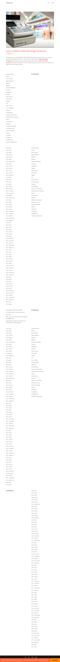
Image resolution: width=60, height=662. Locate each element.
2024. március (9, 186)
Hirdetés (8, 94)
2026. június (9, 150)
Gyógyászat (9, 92)
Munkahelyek (9, 121)
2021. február (9, 261)
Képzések (8, 110)
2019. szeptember (10, 297)
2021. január (9, 263)
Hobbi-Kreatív (9, 96)
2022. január (9, 236)
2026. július (8, 148)
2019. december (10, 290)
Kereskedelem (9, 112)
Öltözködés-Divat (10, 128)
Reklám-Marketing (10, 130)
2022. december (10, 211)
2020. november (10, 268)
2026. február (9, 157)
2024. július (8, 177)
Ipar (7, 103)
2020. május (9, 279)
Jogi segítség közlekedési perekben (14, 310)
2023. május (9, 202)
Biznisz (7, 76)
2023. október (9, 195)
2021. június (9, 252)
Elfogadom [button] (55, 660)
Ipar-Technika (9, 105)
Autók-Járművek (10, 74)
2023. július (8, 200)
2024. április (9, 184)
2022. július (8, 222)
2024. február (9, 188)
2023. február (9, 206)
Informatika (8, 99)
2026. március (9, 154)
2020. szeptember (10, 272)
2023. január (9, 209)
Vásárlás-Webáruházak (11, 142)
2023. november (10, 193)
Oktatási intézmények (11, 126)
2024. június (9, 179)
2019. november (10, 293)
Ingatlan (8, 101)
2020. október (9, 270)
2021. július (8, 249)
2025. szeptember (10, 161)
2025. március (9, 166)
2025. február (9, 168)
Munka (7, 119)
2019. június (9, 304)
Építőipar (8, 85)
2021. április (9, 256)
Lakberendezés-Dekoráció (12, 117)
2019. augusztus (10, 299)
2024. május (9, 182)
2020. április (9, 281)
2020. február (9, 286)
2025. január (9, 170)
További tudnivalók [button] (43, 660)
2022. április (9, 229)
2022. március (9, 231)
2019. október (9, 295)
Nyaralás (8, 124)
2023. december (10, 191)
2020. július (8, 277)
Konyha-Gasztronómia (11, 115)
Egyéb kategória (10, 81)
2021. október (9, 243)
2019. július (8, 302)
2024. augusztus (10, 175)
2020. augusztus (10, 274)
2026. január (9, 159)
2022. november (10, 213)
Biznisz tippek (9, 78)
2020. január (9, 288)
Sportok (8, 133)
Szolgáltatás (9, 137)
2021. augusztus (10, 247)
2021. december (10, 238)
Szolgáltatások (9, 53)
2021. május (9, 254)
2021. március (9, 259)
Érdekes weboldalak (10, 87)
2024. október (9, 173)
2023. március (9, 204)
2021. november (10, 240)
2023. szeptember (10, 197)
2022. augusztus (10, 220)
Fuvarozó (8, 90)
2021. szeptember (10, 245)
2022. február (9, 234)
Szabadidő (8, 135)
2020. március (9, 283)
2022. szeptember (10, 218)
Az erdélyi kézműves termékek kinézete (15, 312)
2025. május (9, 163)
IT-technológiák (9, 108)
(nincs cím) (8, 314)
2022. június (9, 225)
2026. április (9, 152)
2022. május (9, 227)
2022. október (9, 216)
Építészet (8, 83)
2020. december (10, 265)
